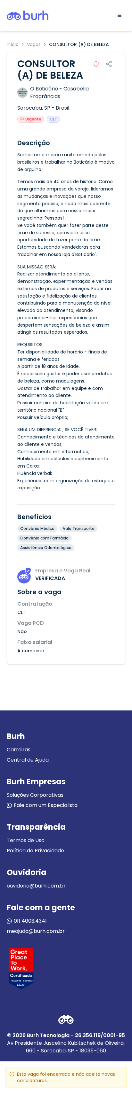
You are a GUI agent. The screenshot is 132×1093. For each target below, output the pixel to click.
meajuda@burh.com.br (36, 931)
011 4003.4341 (30, 921)
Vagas (34, 44)
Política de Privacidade (35, 850)
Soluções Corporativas (35, 795)
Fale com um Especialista (46, 805)
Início (13, 44)
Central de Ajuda (28, 760)
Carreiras (18, 749)
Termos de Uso (26, 840)
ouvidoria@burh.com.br (36, 885)
